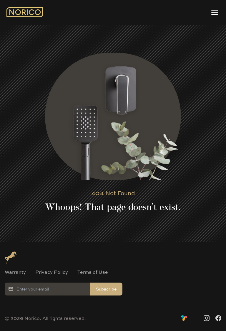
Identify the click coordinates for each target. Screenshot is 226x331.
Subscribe (106, 289)
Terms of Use (92, 272)
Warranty (15, 272)
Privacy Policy (51, 272)
